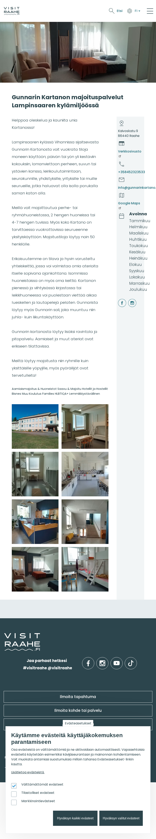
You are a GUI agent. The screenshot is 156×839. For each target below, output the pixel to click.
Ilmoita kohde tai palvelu (78, 710)
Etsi (119, 11)
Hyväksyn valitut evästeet (121, 818)
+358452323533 (131, 172)
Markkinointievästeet (38, 801)
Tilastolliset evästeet (37, 792)
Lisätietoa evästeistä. (27, 772)
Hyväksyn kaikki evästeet (75, 818)
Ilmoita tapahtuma (78, 696)
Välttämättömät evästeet (42, 784)
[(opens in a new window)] (35, 426)
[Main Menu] (150, 11)
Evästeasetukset (78, 723)
